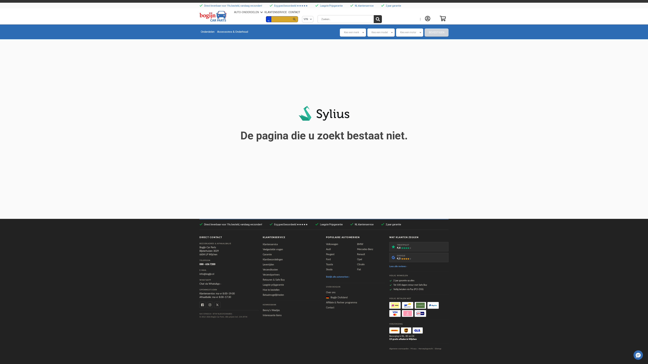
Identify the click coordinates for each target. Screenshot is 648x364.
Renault (361, 254)
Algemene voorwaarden (399, 349)
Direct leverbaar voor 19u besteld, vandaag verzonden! (233, 5)
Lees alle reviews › (398, 266)
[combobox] (353, 32)
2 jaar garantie (393, 5)
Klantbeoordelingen (273, 260)
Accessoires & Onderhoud (232, 31)
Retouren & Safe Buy (274, 280)
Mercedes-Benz (365, 249)
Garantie (267, 254)
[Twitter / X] (217, 305)
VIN (306, 19)
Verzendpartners (271, 275)
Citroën (361, 264)
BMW (360, 244)
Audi (328, 249)
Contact (294, 12)
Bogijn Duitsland (337, 297)
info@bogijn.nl (206, 274)
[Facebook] (202, 305)
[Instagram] (210, 305)
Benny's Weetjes (271, 310)
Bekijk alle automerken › (337, 277)
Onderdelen (207, 31)
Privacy (414, 349)
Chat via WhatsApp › (210, 284)
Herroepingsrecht (425, 349)
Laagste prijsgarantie (273, 285)
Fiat (359, 269)
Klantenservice (275, 12)
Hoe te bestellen (271, 290)
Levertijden (268, 265)
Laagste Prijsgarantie (331, 5)
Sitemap (438, 349)
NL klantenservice (364, 5)
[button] (638, 355)
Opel (359, 259)
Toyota (329, 264)
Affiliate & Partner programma (341, 302)
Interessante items (272, 315)
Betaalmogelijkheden (273, 295)
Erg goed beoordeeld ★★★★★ (291, 5)
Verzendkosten (270, 270)
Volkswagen (332, 244)
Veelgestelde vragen (273, 249)
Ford (328, 259)
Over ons (330, 292)
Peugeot (330, 254)
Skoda (329, 269)
